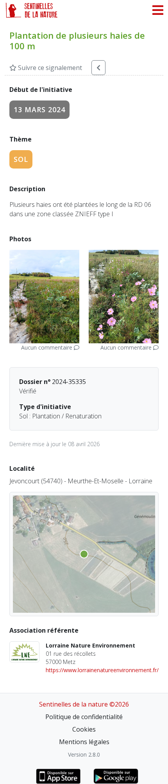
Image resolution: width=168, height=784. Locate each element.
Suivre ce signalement (49, 67)
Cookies (84, 729)
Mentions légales (84, 741)
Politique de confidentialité (84, 716)
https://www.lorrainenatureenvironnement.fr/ (102, 670)
